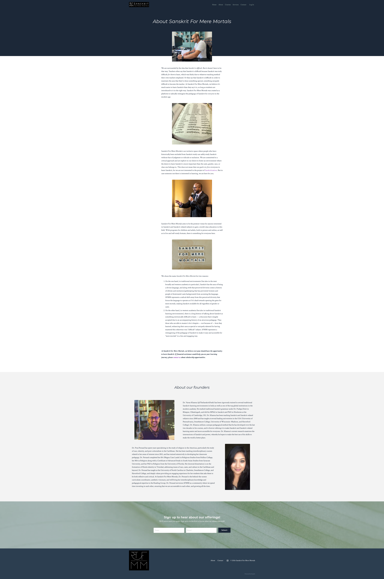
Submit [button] (224, 530)
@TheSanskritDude (206, 402)
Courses (228, 4)
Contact (243, 4)
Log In (251, 4)
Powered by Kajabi (250, 574)
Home (214, 4)
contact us (177, 357)
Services (236, 4)
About (220, 4)
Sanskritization (211, 170)
